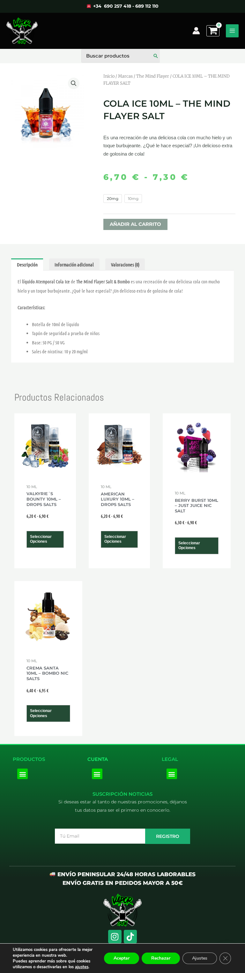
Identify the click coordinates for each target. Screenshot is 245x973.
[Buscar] (156, 56)
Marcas (125, 76)
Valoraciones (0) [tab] (125, 264)
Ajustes (199, 958)
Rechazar (160, 958)
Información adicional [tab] (74, 264)
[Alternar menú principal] (232, 30)
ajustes (81, 967)
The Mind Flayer (152, 76)
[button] (73, 83)
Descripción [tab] (27, 264)
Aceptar (122, 958)
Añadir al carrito (135, 224)
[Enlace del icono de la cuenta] (196, 30)
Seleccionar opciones (41, 539)
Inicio (109, 76)
